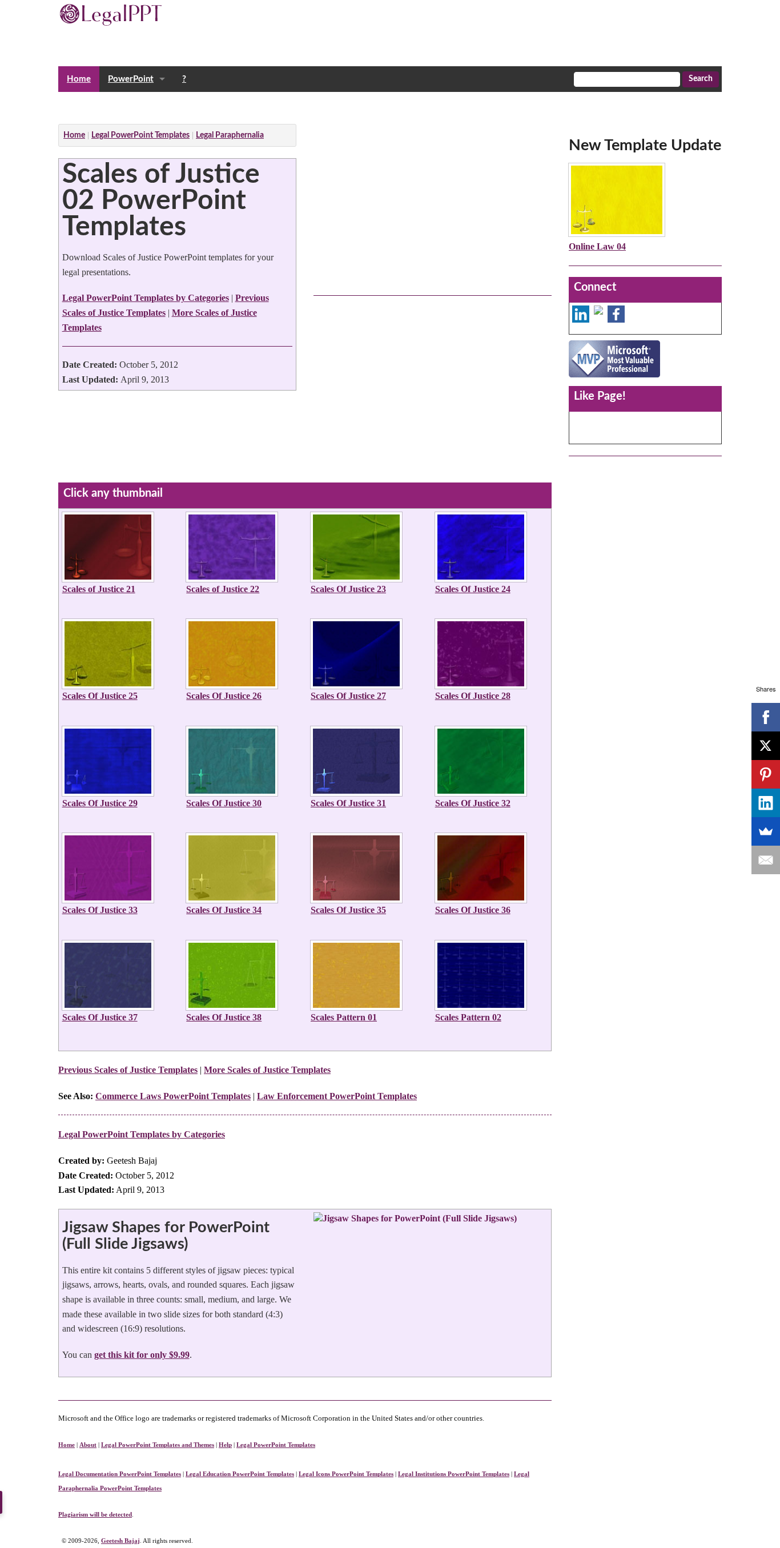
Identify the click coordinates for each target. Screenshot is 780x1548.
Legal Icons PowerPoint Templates (346, 1473)
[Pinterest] (765, 774)
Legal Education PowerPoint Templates (240, 1473)
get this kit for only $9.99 (142, 1355)
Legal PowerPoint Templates (275, 1444)
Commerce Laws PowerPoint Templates (173, 1096)
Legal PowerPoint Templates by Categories (145, 298)
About (88, 1444)
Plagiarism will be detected (95, 1514)
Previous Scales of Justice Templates (128, 1070)
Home (79, 79)
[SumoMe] (765, 831)
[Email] (765, 860)
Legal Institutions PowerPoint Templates (453, 1473)
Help (225, 1444)
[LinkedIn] (765, 803)
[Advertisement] (266, 104)
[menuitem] (78, 79)
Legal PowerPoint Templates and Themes (157, 1444)
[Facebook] (765, 717)
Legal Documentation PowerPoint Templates (119, 1473)
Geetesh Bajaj (120, 1540)
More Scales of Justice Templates (267, 1070)
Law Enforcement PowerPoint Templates (337, 1096)
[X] (765, 745)
